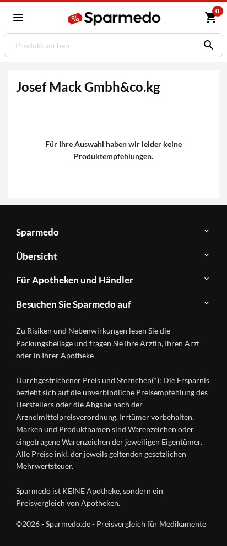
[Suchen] (206, 45)
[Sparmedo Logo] (115, 18)
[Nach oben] (209, 520)
